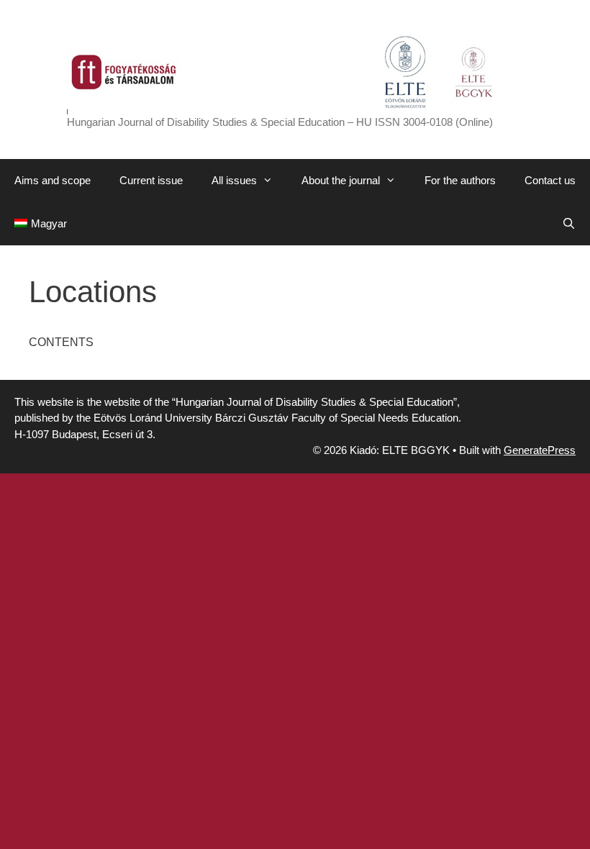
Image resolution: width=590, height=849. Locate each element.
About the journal (340, 180)
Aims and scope (52, 180)
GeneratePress (540, 450)
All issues (234, 180)
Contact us (550, 180)
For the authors (460, 180)
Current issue (151, 180)
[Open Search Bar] (569, 223)
